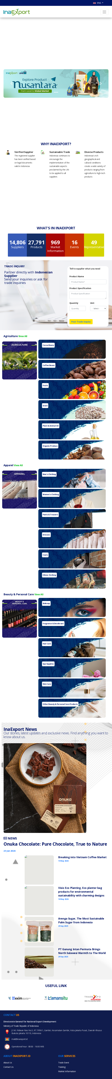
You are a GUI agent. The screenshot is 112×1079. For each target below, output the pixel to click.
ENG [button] (99, 2)
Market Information (67, 1071)
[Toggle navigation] (104, 12)
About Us (8, 1062)
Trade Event (63, 1062)
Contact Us (9, 1067)
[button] (11, 83)
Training (61, 1067)
